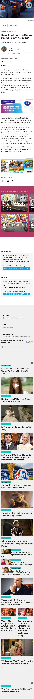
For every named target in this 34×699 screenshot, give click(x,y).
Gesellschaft (13, 25)
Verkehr (9, 210)
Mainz (4, 25)
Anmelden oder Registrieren (16, 268)
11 (4, 62)
